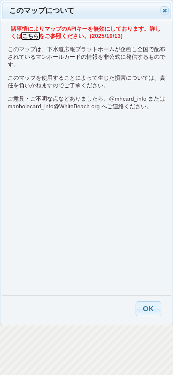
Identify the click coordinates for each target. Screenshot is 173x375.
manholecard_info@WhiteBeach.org (54, 106)
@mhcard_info (127, 98)
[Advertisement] (86, 202)
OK (148, 309)
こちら (30, 36)
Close (165, 10)
